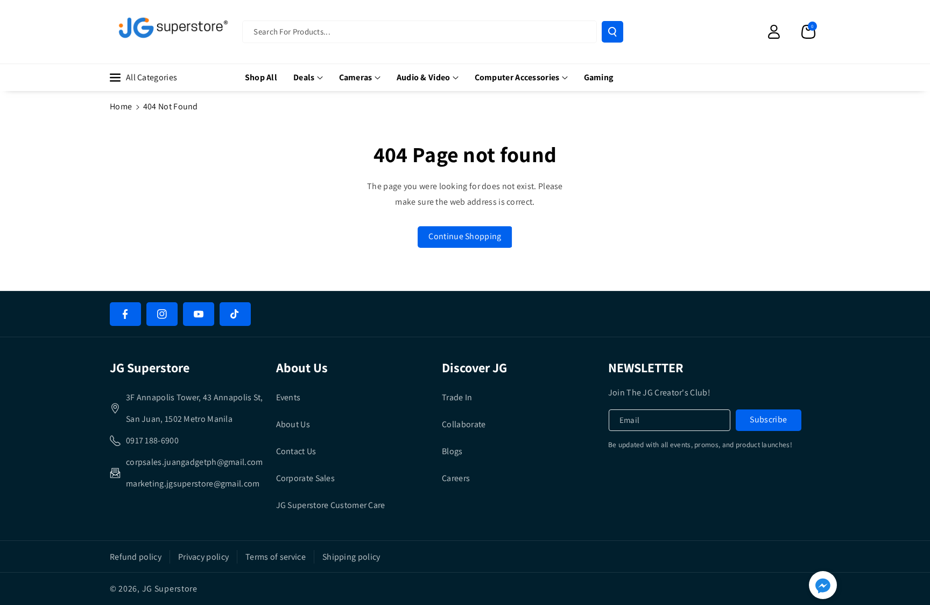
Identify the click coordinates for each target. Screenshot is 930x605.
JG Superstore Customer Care (330, 505)
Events (288, 397)
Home (121, 106)
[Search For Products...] (612, 32)
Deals (304, 77)
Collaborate (463, 424)
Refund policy (135, 556)
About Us (293, 424)
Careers (456, 478)
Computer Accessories (517, 77)
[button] (808, 32)
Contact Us (296, 451)
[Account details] (774, 32)
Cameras (355, 77)
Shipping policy (351, 556)
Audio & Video (423, 77)
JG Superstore (170, 588)
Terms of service (275, 556)
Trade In (457, 397)
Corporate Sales (305, 478)
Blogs (452, 451)
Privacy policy (203, 556)
